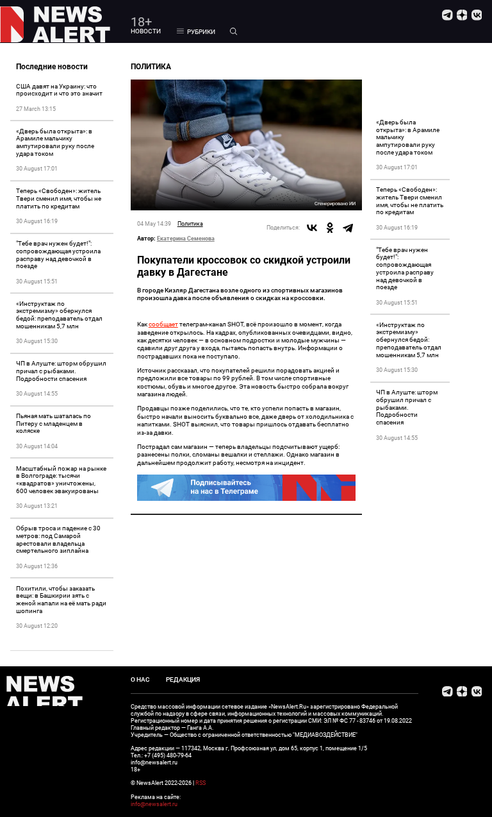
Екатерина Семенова (186, 238)
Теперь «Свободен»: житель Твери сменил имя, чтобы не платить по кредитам (58, 198)
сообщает (163, 324)
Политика (190, 223)
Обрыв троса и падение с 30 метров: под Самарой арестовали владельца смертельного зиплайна (58, 539)
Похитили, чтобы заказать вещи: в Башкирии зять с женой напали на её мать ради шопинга (61, 599)
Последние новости (52, 66)
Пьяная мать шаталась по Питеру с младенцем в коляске (53, 423)
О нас (140, 679)
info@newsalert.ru (154, 804)
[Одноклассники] (330, 227)
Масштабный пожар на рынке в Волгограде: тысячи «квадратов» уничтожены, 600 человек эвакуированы (61, 479)
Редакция (183, 679)
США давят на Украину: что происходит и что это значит (59, 90)
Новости (146, 31)
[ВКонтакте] (312, 227)
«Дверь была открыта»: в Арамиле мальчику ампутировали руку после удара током (55, 142)
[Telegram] (348, 227)
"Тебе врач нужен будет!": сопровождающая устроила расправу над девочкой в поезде (58, 254)
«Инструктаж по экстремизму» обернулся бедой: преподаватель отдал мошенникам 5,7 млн (59, 315)
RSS (200, 783)
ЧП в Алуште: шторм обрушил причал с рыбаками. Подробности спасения (61, 371)
